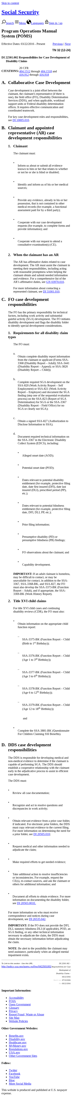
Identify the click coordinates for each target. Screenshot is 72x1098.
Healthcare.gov (18, 1042)
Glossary (14, 1007)
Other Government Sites (23, 1055)
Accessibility (16, 997)
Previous (58, 43)
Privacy (13, 1011)
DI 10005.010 (21, 120)
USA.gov (14, 1052)
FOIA (12, 1001)
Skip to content (10, 3)
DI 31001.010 (51, 291)
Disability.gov (17, 1039)
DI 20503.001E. (26, 903)
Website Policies (18, 1021)
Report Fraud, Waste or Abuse (26, 1014)
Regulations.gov (18, 1049)
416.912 (24, 74)
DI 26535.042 (37, 919)
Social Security (20, 12)
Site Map (14, 1017)
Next (68, 43)
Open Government (20, 1004)
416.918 (44, 74)
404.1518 (46, 71)
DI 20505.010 (41, 834)
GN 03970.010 (55, 281)
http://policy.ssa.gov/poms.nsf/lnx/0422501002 (26, 966)
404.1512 (24, 71)
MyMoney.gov (17, 1045)
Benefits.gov (16, 1035)
